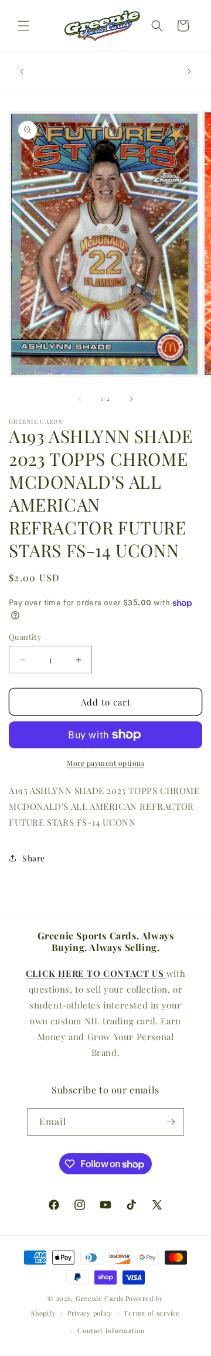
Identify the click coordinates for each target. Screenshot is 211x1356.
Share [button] (33, 858)
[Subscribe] (170, 1122)
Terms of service (151, 1313)
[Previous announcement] (22, 71)
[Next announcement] (189, 71)
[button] (23, 26)
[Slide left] (80, 399)
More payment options (105, 763)
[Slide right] (131, 399)
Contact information (111, 1330)
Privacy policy (90, 1313)
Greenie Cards (100, 1298)
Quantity (25, 637)
